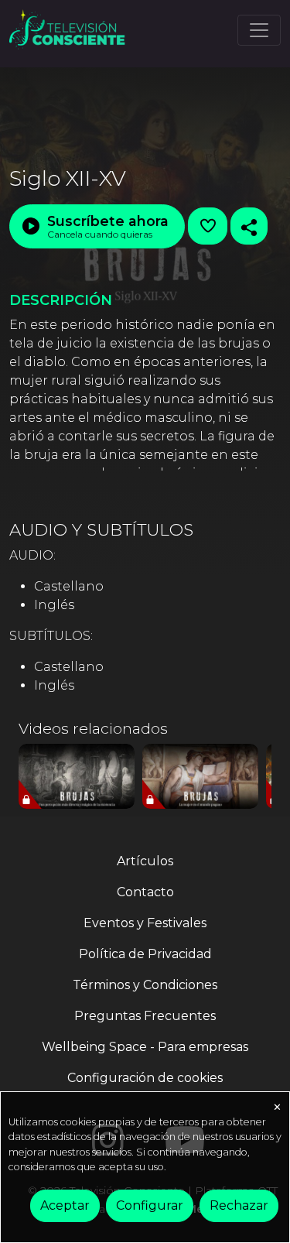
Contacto (145, 892)
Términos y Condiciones (145, 985)
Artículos (145, 861)
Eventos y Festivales (145, 923)
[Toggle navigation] (259, 30)
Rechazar (239, 1205)
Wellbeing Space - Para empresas (145, 1046)
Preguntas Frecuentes (145, 1015)
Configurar (149, 1205)
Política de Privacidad (145, 954)
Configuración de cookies (145, 1077)
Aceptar (65, 1205)
